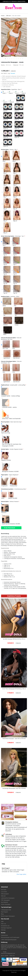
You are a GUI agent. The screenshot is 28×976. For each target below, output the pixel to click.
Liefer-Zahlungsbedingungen (9, 939)
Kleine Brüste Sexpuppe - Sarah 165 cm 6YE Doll (14, 738)
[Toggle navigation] (3, 11)
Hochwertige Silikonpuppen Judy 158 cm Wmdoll (14, 788)
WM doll (8, 15)
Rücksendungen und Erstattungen (10, 937)
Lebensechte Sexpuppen (7, 898)
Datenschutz (4, 935)
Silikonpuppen (5, 893)
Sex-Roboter (4, 902)
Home (2, 15)
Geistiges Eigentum (6, 928)
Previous (3, 37)
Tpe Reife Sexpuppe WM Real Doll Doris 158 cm (14, 639)
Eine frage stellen (21, 874)
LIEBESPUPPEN (21, 1)
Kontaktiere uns (5, 925)
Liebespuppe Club (6, 909)
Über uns (3, 923)
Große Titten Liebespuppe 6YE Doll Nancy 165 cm (14, 688)
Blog (2, 914)
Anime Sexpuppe (5, 904)
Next (24, 37)
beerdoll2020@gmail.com (8, 953)
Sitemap (3, 930)
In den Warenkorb (9, 528)
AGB (2, 921)
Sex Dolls (3, 889)
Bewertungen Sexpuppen (8, 916)
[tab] (5, 58)
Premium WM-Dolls (16, 544)
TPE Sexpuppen (5, 900)
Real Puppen (4, 912)
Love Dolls (4, 891)
